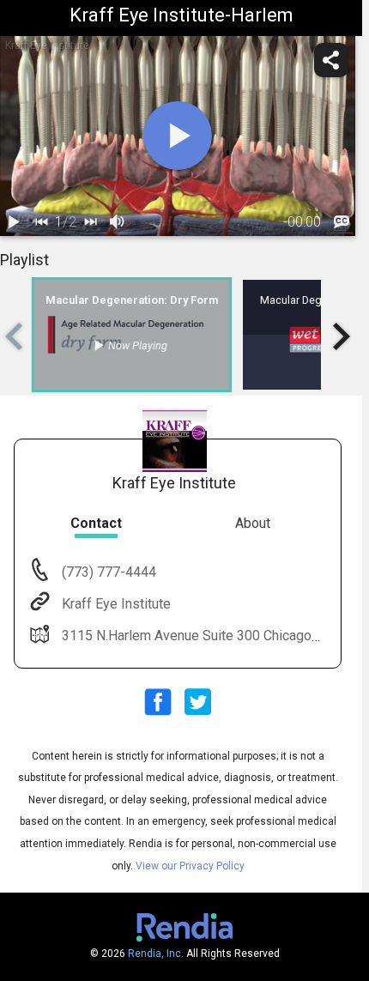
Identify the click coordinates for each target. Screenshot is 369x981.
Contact (96, 523)
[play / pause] (13, 222)
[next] (90, 222)
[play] (177, 135)
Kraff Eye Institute (116, 604)
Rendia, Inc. (156, 954)
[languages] (341, 222)
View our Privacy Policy (190, 866)
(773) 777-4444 (107, 572)
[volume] (117, 222)
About (252, 523)
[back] (41, 222)
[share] (331, 60)
